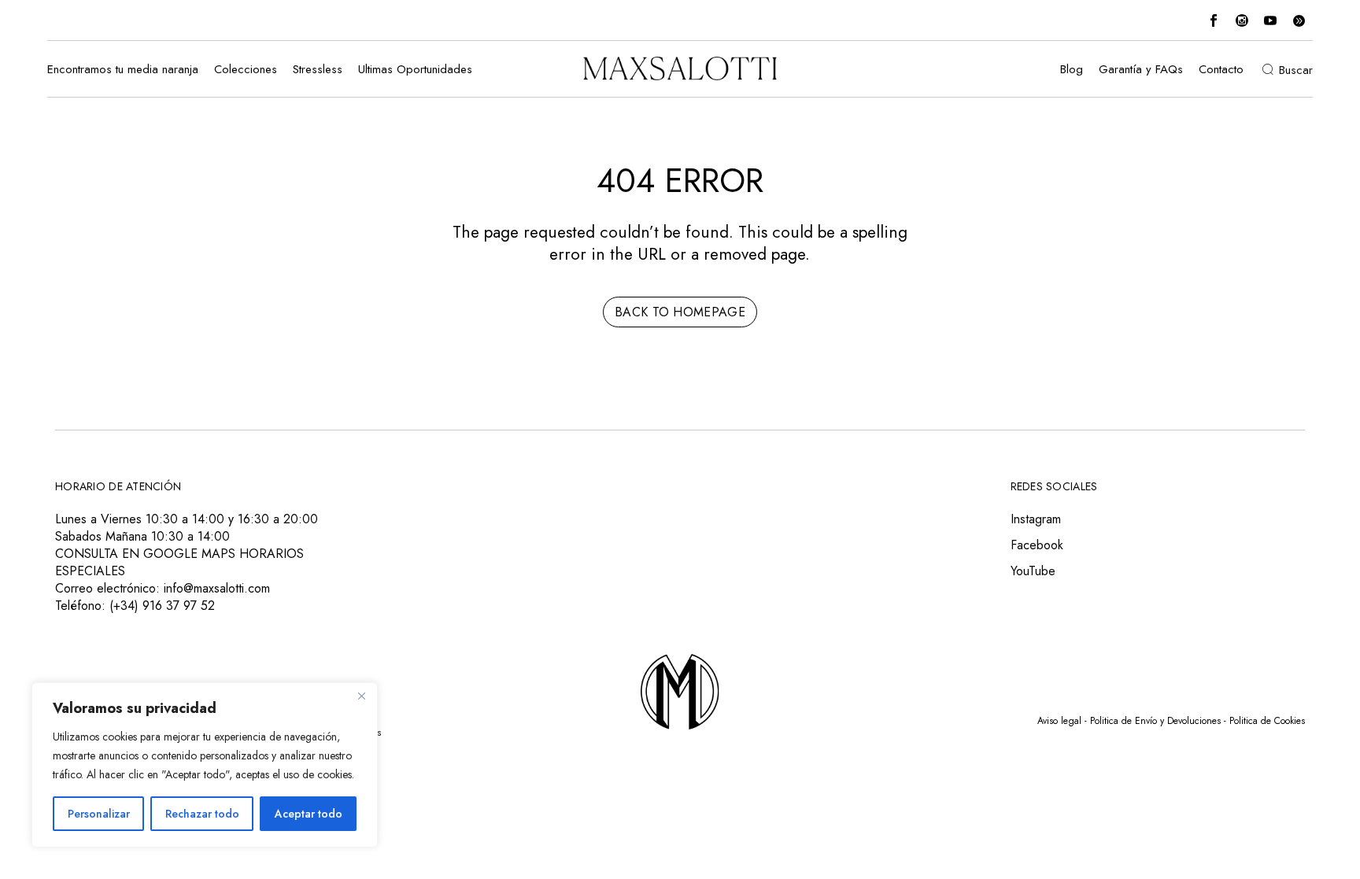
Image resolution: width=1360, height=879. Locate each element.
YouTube (1033, 571)
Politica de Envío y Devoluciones (1155, 721)
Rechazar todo (202, 814)
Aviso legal (1059, 721)
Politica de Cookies (1267, 721)
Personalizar (99, 814)
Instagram (1036, 519)
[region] (204, 765)
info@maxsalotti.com (217, 588)
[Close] (361, 695)
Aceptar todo (308, 814)
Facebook (1037, 545)
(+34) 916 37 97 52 (162, 605)
